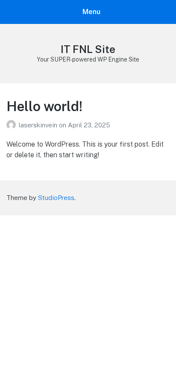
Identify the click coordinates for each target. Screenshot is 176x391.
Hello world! (44, 106)
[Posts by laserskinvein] (12, 125)
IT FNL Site (88, 49)
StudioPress (56, 197)
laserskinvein (39, 125)
